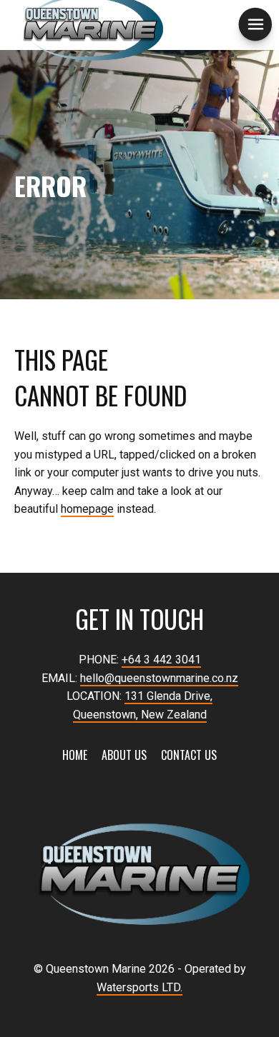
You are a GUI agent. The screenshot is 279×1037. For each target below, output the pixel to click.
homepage (87, 509)
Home (74, 754)
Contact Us (189, 754)
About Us (124, 754)
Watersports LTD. (139, 987)
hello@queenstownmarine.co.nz (159, 678)
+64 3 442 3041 (161, 659)
